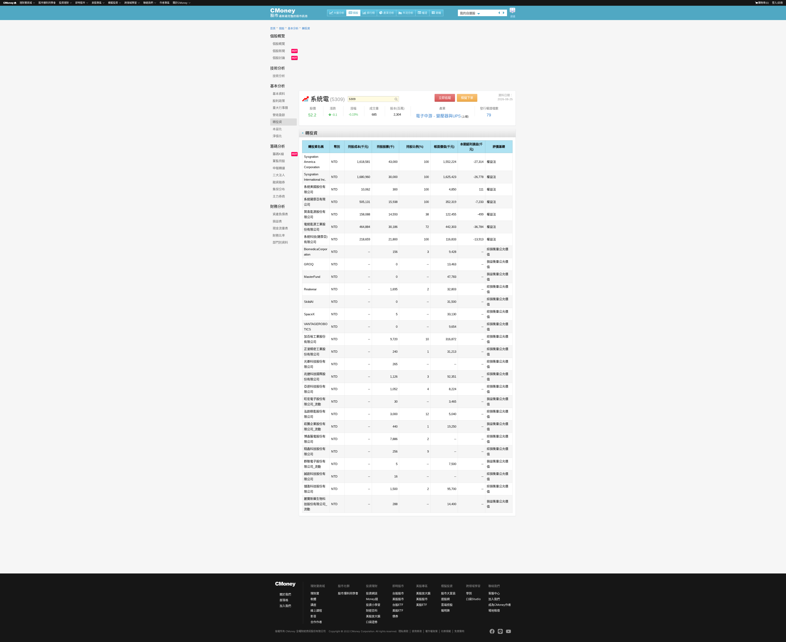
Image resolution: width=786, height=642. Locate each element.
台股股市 (398, 593)
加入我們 (285, 605)
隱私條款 (403, 631)
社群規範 (446, 631)
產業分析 (388, 12)
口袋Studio (473, 599)
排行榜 (371, 12)
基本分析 (293, 28)
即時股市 (80, 2)
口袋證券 (371, 622)
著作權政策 (431, 631)
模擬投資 (113, 2)
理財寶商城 (26, 2)
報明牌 (445, 610)
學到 (469, 593)
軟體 (313, 599)
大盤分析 (339, 12)
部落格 (284, 600)
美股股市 (398, 599)
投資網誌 (371, 593)
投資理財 (64, 2)
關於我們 (285, 594)
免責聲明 (459, 631)
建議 (512, 16)
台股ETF (397, 604)
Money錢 (372, 599)
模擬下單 (467, 97)
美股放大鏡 (373, 616)
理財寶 (315, 593)
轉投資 (306, 28)
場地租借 (494, 610)
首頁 (273, 28)
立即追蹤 (445, 97)
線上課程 (316, 610)
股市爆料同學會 (47, 2)
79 (489, 115)
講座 (313, 604)
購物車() (763, 2)
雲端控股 (447, 604)
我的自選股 (467, 13)
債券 (395, 616)
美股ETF (397, 610)
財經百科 (371, 610)
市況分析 (408, 12)
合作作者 (316, 622)
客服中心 (494, 593)
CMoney (8, 2)
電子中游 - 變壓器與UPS (438, 116)
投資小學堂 (373, 604)
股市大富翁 (448, 593)
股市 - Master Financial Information (291, 13)
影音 (313, 616)
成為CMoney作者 (499, 604)
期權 (438, 12)
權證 (424, 12)
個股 (355, 12)
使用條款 (417, 631)
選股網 (445, 599)
